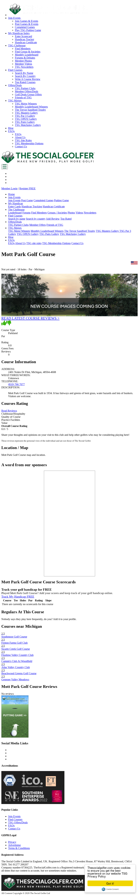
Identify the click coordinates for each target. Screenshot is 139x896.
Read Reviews (9, 410)
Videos (79, 212)
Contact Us (21, 146)
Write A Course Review (27, 79)
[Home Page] (48, 162)
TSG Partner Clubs (25, 88)
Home (11, 194)
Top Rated (66, 218)
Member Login (9, 188)
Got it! (110, 883)
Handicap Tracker (24, 39)
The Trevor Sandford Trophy (30, 109)
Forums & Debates (25, 57)
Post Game (27, 200)
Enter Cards (14, 206)
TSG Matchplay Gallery (28, 125)
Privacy (12, 842)
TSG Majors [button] (15, 100)
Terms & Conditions (19, 848)
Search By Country (25, 76)
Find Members (23, 48)
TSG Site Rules (23, 140)
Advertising (14, 845)
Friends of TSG (23, 97)
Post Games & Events (26, 24)
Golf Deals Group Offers (28, 94)
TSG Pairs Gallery (25, 122)
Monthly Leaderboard (26, 54)
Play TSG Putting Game (28, 30)
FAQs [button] (11, 131)
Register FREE (27, 188)
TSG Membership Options (29, 143)
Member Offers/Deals (26, 91)
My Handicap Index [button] (19, 33)
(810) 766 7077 (16, 384)
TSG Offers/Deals (18, 822)
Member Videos (23, 63)
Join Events (14, 200)
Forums (26, 212)
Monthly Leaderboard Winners (31, 106)
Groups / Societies (57, 212)
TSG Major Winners (26, 103)
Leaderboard (15, 212)
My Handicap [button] (15, 203)
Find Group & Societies (27, 51)
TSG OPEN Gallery (26, 118)
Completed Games (25, 27)
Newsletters (90, 212)
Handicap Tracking (32, 206)
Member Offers (37, 224)
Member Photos (23, 60)
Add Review (53, 218)
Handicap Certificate (26, 42)
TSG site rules (34, 243)
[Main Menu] (4, 166)
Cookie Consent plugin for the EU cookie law (110, 889)
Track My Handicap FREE (17, 596)
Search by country (35, 218)
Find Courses (15, 819)
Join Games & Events (26, 21)
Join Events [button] (14, 17)
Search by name (16, 218)
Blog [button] (10, 128)
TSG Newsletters (24, 66)
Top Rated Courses (25, 82)
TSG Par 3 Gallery (25, 115)
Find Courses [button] (15, 70)
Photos (71, 212)
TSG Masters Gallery (26, 112)
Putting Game (61, 200)
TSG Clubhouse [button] (17, 45)
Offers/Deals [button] (15, 85)
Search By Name (24, 73)
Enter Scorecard (23, 36)
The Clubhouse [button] (16, 209)
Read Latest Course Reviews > (30, 318)
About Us (20, 137)
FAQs (18, 134)
